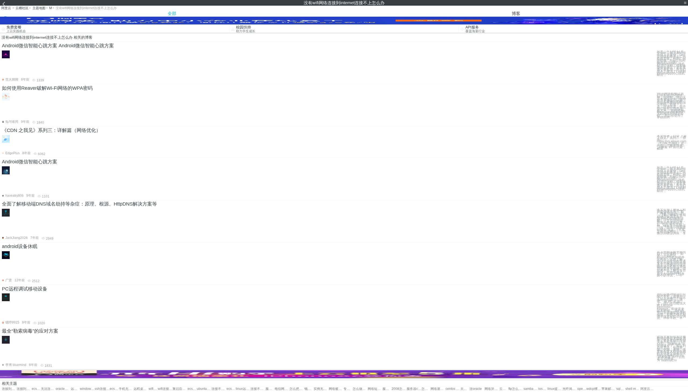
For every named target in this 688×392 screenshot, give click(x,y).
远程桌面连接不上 (141, 388)
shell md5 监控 (632, 388)
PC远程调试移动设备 (24, 289)
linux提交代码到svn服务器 (554, 388)
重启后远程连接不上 (180, 388)
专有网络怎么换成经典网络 (348, 388)
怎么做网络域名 (360, 388)
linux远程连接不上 (243, 388)
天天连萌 (465, 388)
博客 (516, 13)
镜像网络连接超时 (309, 388)
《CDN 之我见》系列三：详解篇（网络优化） (51, 130)
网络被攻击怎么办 (336, 388)
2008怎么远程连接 (399, 388)
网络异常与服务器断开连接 (492, 388)
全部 (172, 13)
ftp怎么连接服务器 (515, 388)
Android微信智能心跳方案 (29, 161)
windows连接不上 (87, 388)
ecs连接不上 (114, 388)
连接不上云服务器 (219, 388)
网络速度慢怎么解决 (438, 388)
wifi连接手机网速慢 (153, 388)
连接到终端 (9, 388)
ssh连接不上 (102, 388)
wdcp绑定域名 (593, 388)
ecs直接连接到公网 (36, 388)
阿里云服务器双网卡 (647, 388)
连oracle (476, 388)
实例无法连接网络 (321, 388)
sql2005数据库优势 (620, 388)
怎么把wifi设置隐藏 (296, 388)
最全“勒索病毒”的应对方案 (30, 331)
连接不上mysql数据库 (257, 388)
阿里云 (6, 8)
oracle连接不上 (63, 388)
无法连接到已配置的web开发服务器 (48, 388)
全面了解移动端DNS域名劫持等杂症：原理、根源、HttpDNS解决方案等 (79, 204)
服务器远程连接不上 (270, 388)
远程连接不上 (75, 388)
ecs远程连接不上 (192, 388)
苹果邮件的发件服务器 (608, 388)
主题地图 (39, 8)
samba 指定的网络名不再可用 (531, 388)
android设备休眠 (19, 246)
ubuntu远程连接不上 (204, 388)
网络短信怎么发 (375, 388)
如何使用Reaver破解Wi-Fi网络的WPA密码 (47, 88)
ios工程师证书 (542, 388)
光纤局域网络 (569, 388)
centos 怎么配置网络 (453, 388)
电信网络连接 (282, 388)
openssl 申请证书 (581, 388)
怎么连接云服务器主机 (426, 388)
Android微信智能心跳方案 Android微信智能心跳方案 (58, 45)
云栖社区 (22, 8)
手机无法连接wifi (126, 388)
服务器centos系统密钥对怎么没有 (414, 388)
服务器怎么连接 (387, 388)
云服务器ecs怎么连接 (503, 388)
